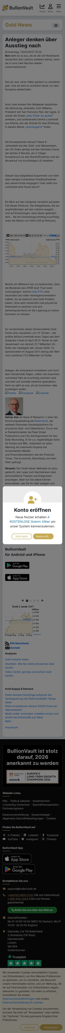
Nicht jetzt (22, 536)
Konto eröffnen (44, 536)
